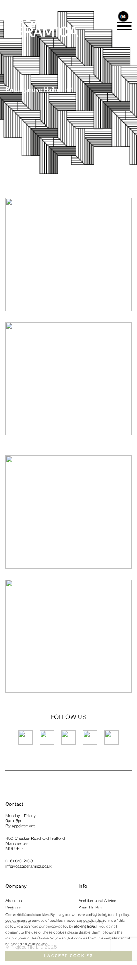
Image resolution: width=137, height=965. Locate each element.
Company (16, 886)
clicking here (84, 926)
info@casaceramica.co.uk (28, 866)
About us (13, 900)
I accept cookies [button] (68, 956)
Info (83, 886)
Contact (14, 804)
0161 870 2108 (19, 861)
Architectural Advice (97, 900)
